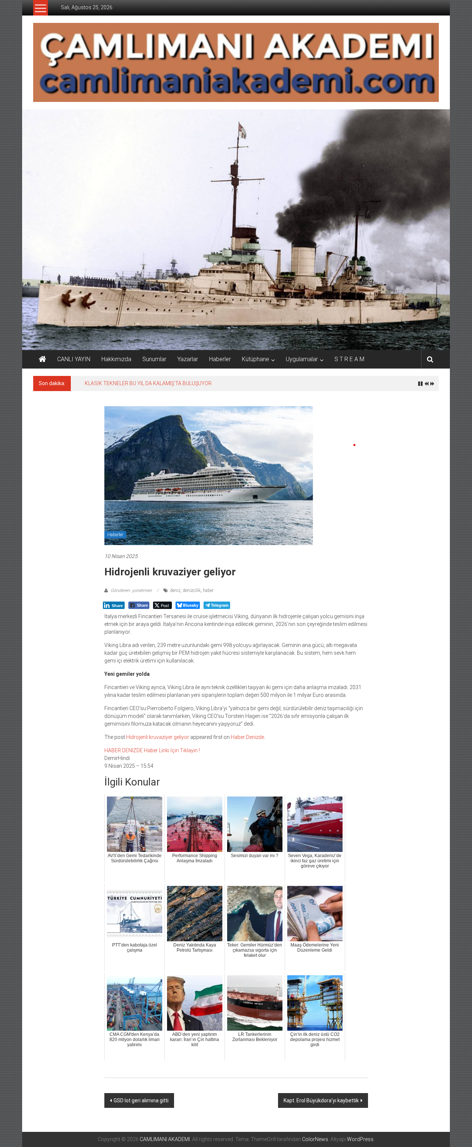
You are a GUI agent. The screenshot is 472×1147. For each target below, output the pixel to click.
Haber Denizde (247, 737)
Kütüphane (255, 359)
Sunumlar (154, 359)
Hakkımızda (116, 359)
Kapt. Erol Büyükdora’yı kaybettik (321, 1100)
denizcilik (192, 590)
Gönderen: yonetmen (131, 590)
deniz (175, 590)
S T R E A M (349, 359)
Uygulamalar (302, 359)
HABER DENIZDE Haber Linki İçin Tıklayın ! (152, 750)
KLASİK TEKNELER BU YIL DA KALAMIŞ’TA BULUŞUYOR (148, 383)
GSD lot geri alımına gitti (141, 1100)
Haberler (220, 359)
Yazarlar (187, 359)
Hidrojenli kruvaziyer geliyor (157, 737)
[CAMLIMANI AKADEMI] (42, 359)
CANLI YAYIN (73, 359)
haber (208, 590)
